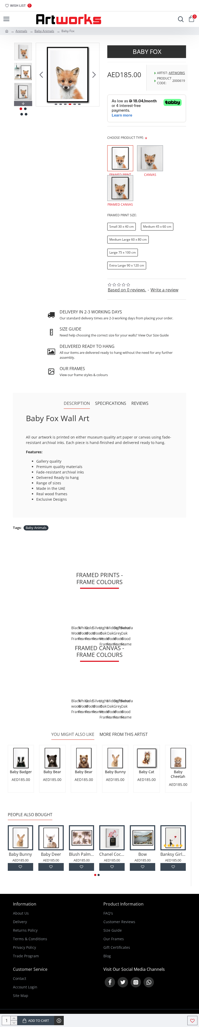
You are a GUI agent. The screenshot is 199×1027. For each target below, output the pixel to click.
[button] (41, 74)
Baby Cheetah (178, 774)
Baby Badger (21, 772)
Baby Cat (146, 772)
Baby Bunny (115, 772)
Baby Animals (44, 31)
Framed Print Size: (122, 215)
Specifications (110, 403)
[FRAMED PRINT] (120, 158)
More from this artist (124, 734)
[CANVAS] (150, 158)
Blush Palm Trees (81, 854)
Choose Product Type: (125, 137)
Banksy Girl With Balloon (173, 854)
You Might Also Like (72, 734)
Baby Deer (51, 854)
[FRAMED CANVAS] (120, 188)
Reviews (139, 403)
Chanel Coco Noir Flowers (112, 854)
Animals (21, 31)
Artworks (177, 73)
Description (77, 403)
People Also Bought (30, 814)
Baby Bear (52, 772)
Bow (142, 854)
